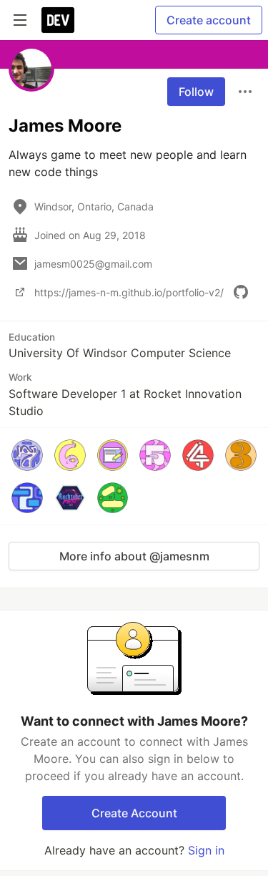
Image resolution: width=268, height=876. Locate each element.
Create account (209, 20)
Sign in (206, 850)
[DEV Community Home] (58, 20)
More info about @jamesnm (134, 556)
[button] (27, 455)
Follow (196, 91)
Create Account (134, 813)
